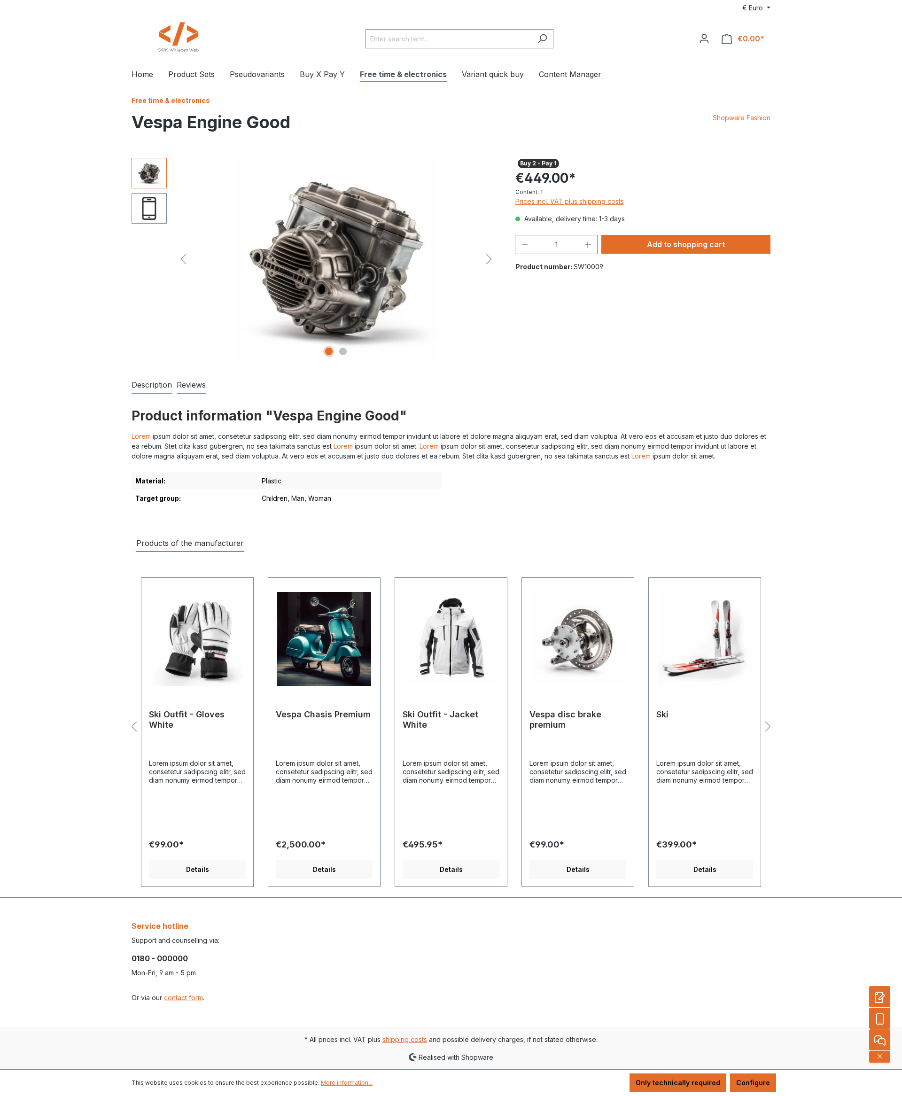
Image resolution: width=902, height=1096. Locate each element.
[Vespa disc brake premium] (577, 639)
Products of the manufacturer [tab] (190, 543)
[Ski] (704, 639)
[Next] (489, 259)
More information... (347, 1082)
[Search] (542, 38)
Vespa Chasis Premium (323, 714)
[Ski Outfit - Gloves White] (197, 639)
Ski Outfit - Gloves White (187, 719)
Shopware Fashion (741, 118)
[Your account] (704, 38)
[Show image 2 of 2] (343, 351)
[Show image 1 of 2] (329, 351)
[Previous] (183, 259)
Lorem (141, 436)
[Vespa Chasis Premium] (324, 639)
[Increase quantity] (588, 244)
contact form (183, 998)
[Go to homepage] (179, 37)
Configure (753, 1083)
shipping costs (404, 1039)
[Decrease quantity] (525, 244)
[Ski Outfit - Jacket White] (451, 639)
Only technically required (678, 1083)
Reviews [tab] (191, 384)
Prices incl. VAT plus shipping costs (569, 201)
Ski (662, 714)
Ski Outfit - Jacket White (440, 719)
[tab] (152, 385)
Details (197, 869)
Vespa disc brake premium (565, 719)
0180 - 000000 (160, 958)
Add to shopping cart (686, 244)
